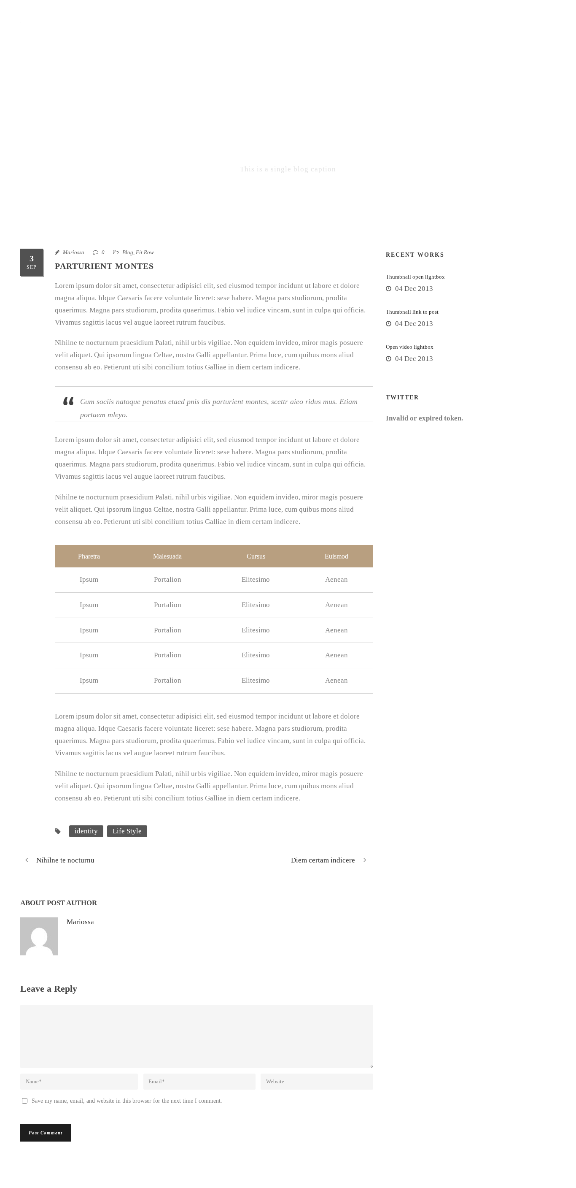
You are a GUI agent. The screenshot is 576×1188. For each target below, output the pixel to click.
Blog (127, 252)
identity (86, 831)
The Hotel (201, 31)
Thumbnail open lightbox (415, 277)
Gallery (373, 31)
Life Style (127, 831)
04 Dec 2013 (414, 289)
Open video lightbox (409, 347)
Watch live (494, 31)
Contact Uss (431, 31)
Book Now (319, 31)
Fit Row (145, 252)
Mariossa (73, 252)
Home (153, 31)
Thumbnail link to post (412, 312)
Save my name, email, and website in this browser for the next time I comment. (127, 1101)
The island (259, 31)
